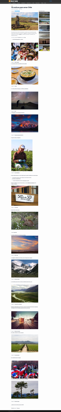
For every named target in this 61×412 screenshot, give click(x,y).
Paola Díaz (15, 232)
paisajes (20, 34)
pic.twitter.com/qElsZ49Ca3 (16, 178)
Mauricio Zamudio (17, 331)
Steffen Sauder (17, 401)
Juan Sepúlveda (17, 172)
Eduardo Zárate (17, 279)
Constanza (16, 207)
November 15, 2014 (26, 180)
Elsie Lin (18, 408)
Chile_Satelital (17, 62)
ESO (15, 111)
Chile (12, 5)
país (25, 33)
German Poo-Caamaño (18, 304)
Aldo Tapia (16, 255)
